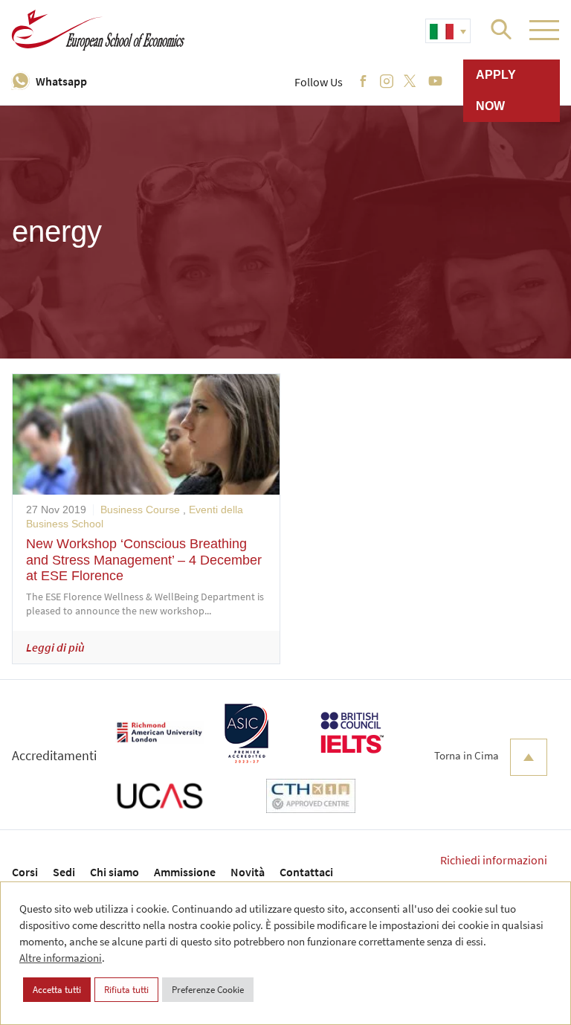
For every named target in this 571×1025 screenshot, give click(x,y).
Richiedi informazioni (493, 859)
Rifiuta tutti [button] (126, 989)
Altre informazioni (60, 958)
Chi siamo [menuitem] (114, 871)
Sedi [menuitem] (64, 871)
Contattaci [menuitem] (306, 871)
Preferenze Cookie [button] (208, 989)
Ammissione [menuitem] (185, 871)
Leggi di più (55, 647)
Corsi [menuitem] (25, 871)
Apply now (496, 90)
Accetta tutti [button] (57, 989)
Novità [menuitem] (247, 871)
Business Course (140, 509)
